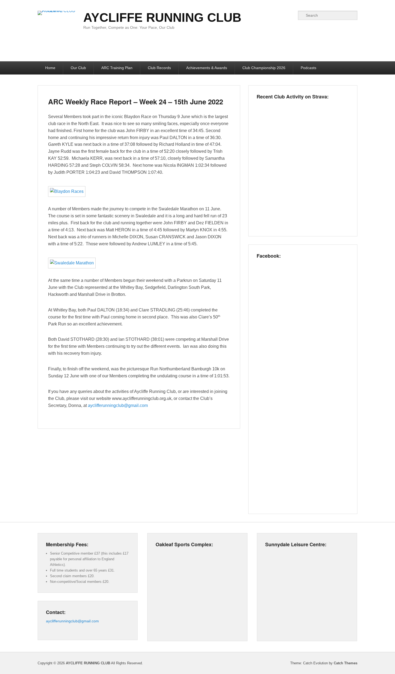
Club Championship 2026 (263, 68)
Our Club (78, 68)
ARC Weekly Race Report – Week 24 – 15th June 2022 (135, 102)
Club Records (159, 68)
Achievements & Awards (206, 68)
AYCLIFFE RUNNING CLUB (162, 17)
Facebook (290, 15)
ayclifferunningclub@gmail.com (118, 405)
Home (50, 68)
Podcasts (308, 68)
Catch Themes (345, 663)
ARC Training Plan (116, 68)
